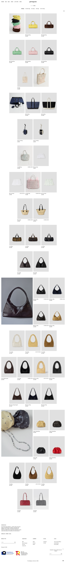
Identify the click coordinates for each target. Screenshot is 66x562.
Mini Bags (37, 8)
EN (63, 560)
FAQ (23, 541)
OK (15, 542)
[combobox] (63, 560)
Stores (34, 544)
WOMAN (2, 1)
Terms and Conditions (57, 541)
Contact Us (24, 545)
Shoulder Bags (27, 8)
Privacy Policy (56, 544)
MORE (21, 1)
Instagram (45, 541)
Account (23, 544)
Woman (7, 533)
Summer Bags (42, 8)
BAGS (9, 1)
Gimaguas (3, 533)
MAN (6, 1)
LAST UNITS (16, 1)
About (34, 541)
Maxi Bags (33, 8)
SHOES (12, 1)
